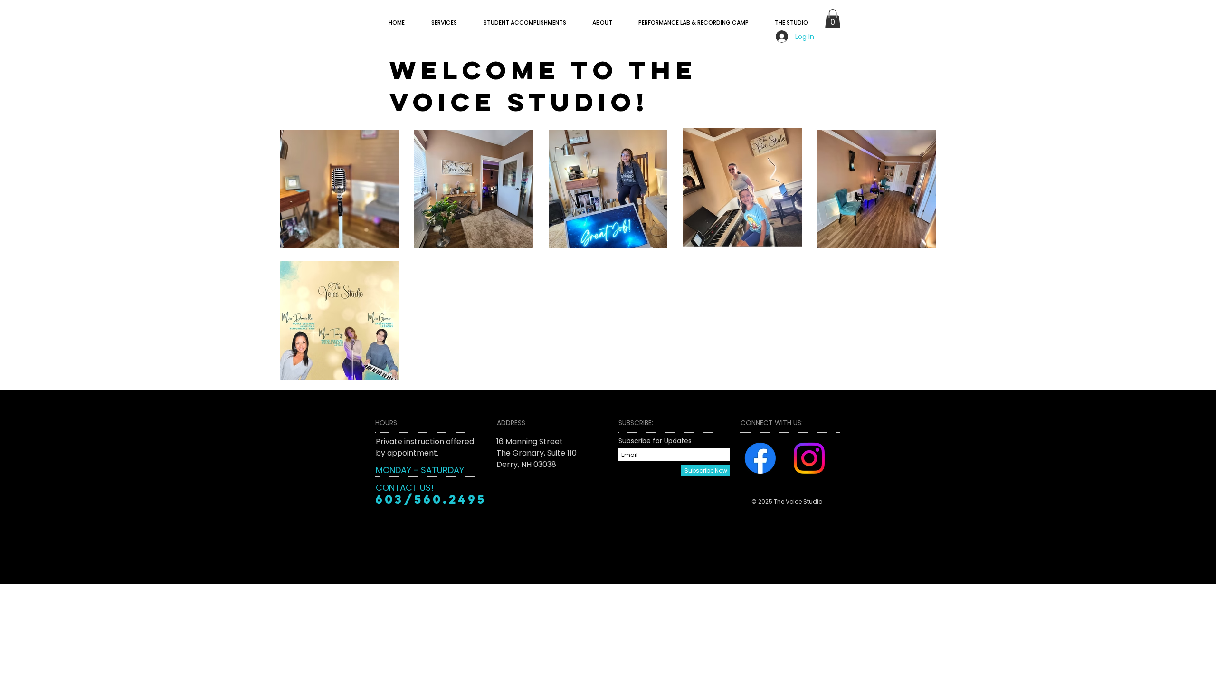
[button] (833, 18)
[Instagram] (809, 458)
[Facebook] (760, 458)
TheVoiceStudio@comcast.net (553, 487)
